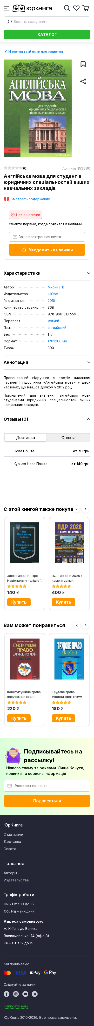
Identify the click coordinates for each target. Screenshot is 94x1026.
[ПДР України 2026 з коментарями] (69, 542)
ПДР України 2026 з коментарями (67, 578)
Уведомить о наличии (51, 249)
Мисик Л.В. (56, 287)
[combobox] (47, 21)
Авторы (10, 873)
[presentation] (76, 509)
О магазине (13, 834)
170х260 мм (57, 341)
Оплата (68, 437)
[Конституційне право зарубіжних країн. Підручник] (24, 659)
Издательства (16, 880)
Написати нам (16, 1006)
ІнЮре (53, 294)
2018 (51, 301)
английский (57, 328)
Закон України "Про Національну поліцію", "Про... (24, 578)
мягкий (53, 321)
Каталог (47, 34)
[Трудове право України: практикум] (69, 659)
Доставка (25, 437)
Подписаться (47, 801)
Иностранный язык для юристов (35, 52)
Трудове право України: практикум (67, 694)
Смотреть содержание (30, 199)
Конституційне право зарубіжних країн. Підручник (24, 694)
